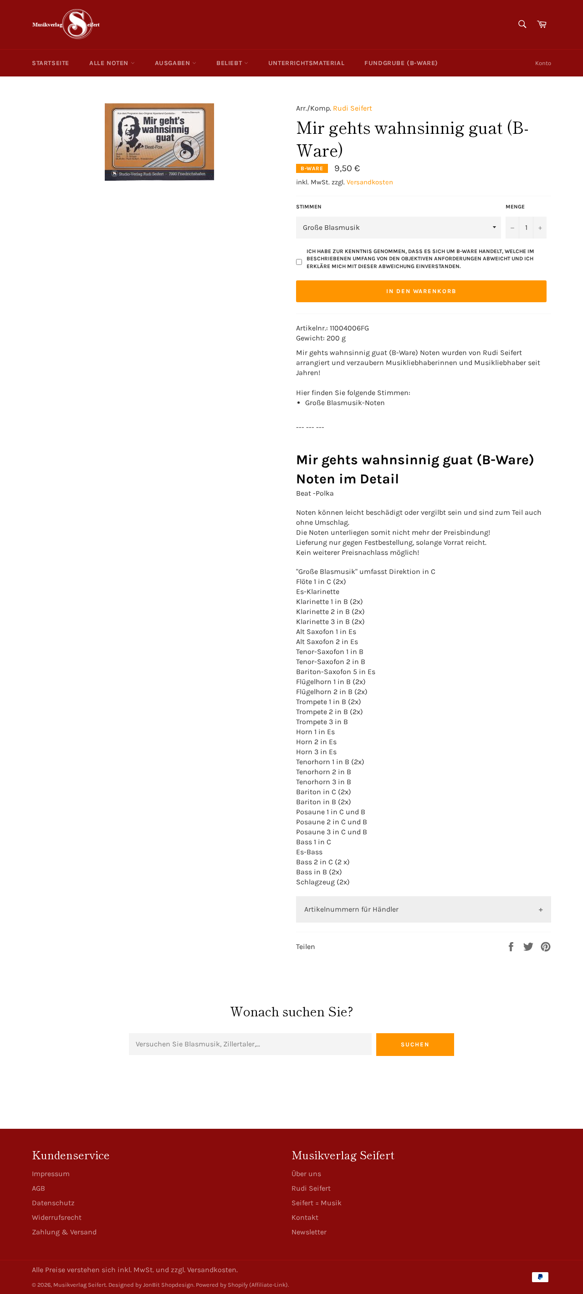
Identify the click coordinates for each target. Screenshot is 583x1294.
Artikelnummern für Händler (351, 909)
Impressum (51, 1173)
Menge (515, 206)
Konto (543, 63)
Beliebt (230, 63)
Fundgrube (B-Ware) (401, 63)
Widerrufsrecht (57, 1217)
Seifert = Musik (317, 1202)
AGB (38, 1188)
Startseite (50, 63)
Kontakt (305, 1217)
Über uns (306, 1173)
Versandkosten (370, 182)
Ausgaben (173, 63)
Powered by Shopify (222, 1284)
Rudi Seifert (352, 108)
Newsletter (309, 1232)
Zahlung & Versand (64, 1232)
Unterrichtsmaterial (306, 63)
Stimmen (309, 206)
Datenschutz (53, 1202)
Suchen (415, 1044)
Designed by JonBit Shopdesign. (151, 1284)
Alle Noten (110, 63)
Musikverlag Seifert (79, 1284)
